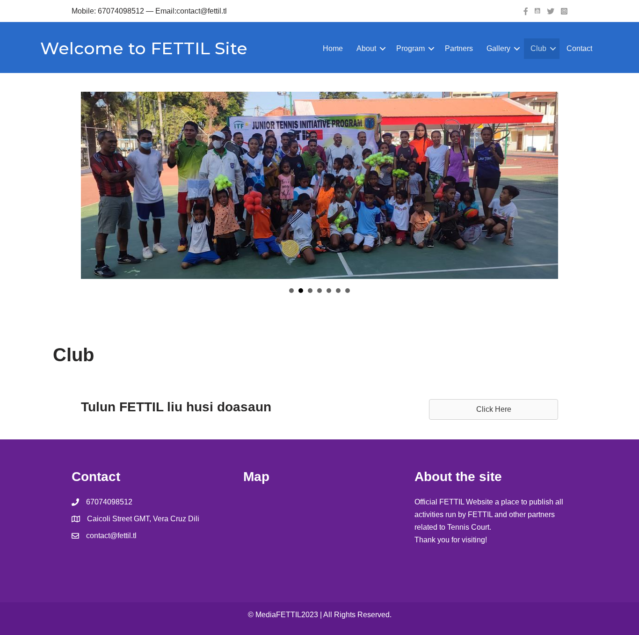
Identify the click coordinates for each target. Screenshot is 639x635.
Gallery (498, 48)
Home (333, 48)
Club (538, 48)
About (366, 48)
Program (410, 48)
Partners (459, 48)
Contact (579, 48)
